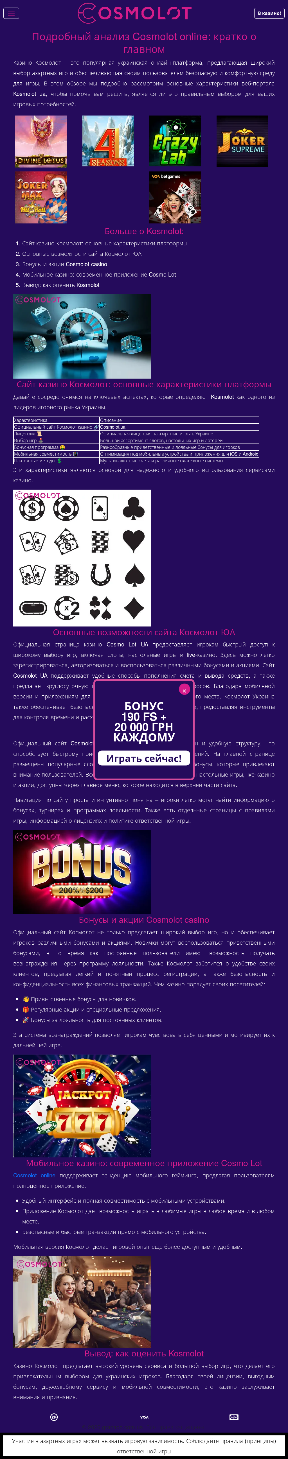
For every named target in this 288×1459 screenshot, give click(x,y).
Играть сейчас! (144, 757)
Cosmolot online (34, 1175)
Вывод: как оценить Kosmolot (61, 285)
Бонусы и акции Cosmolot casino (64, 264)
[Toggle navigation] (11, 13)
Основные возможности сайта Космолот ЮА (81, 253)
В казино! (269, 13)
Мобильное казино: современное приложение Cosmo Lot (99, 274)
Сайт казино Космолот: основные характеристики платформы (104, 243)
